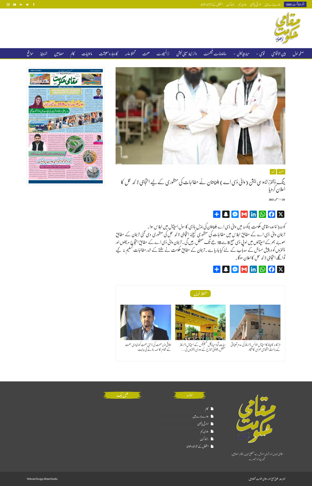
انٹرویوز (43, 53)
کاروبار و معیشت (108, 53)
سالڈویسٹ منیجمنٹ (215, 53)
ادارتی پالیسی (255, 4)
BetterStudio (51, 479)
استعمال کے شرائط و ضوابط (212, 4)
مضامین (59, 53)
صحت (146, 53)
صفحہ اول (298, 53)
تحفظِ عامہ (130, 53)
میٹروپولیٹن (243, 53)
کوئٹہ (273, 172)
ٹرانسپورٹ (162, 53)
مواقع (30, 53)
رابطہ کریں (230, 4)
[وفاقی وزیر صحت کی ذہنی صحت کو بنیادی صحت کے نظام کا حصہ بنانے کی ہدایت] (145, 322)
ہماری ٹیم (242, 4)
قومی (262, 53)
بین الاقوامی (278, 53)
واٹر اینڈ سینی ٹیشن (186, 53)
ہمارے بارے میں (272, 4)
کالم (72, 53)
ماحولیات (87, 53)
